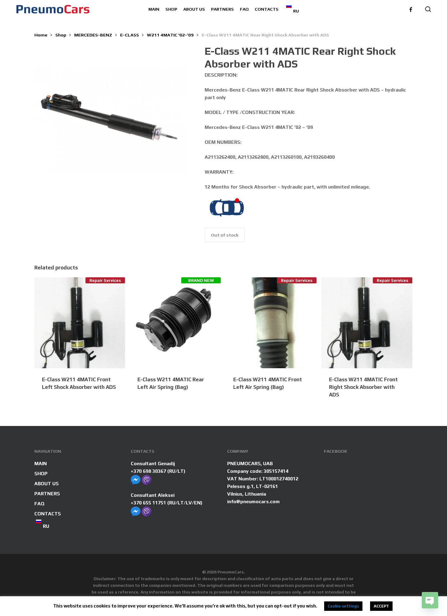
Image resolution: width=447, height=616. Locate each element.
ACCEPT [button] (381, 606)
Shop (60, 34)
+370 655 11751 (148, 503)
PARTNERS (47, 494)
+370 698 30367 (148, 471)
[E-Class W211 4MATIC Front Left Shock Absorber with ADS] (79, 322)
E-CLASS (129, 34)
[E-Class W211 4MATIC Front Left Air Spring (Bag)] (271, 322)
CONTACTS (47, 514)
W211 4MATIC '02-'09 (170, 34)
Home (40, 34)
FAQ (39, 504)
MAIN (40, 463)
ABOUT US (46, 483)
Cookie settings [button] (343, 606)
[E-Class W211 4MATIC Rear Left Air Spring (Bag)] (175, 322)
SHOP (40, 473)
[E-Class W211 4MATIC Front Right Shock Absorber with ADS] (366, 322)
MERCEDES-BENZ (93, 34)
